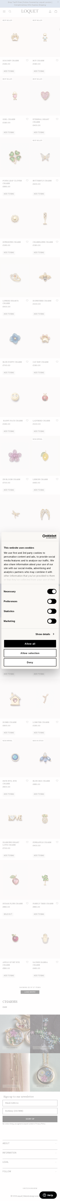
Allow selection (30, 653)
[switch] (51, 601)
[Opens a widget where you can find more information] (48, 1195)
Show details (43, 634)
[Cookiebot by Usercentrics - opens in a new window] (42, 536)
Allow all (30, 643)
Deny (30, 662)
